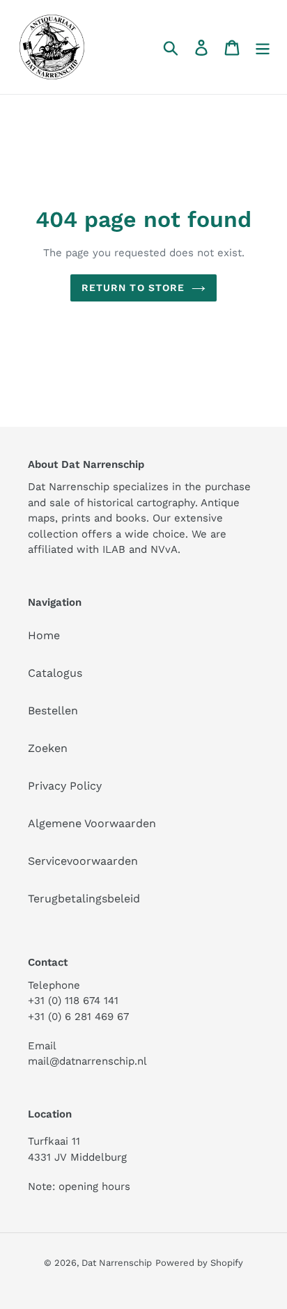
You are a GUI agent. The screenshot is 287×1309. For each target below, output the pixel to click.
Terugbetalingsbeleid (84, 898)
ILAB (113, 549)
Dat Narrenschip (117, 1262)
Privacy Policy (65, 785)
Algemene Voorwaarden (92, 823)
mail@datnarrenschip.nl (87, 1061)
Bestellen (53, 710)
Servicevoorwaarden (83, 861)
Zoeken (48, 748)
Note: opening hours (79, 1186)
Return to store (133, 287)
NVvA (164, 549)
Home (44, 635)
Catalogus (55, 673)
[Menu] (262, 47)
